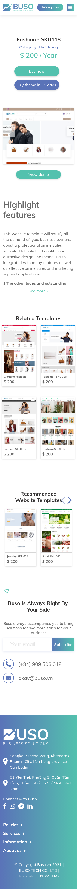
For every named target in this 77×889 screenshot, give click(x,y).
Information (15, 841)
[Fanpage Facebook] (5, 806)
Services (11, 833)
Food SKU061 (51, 556)
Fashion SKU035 (15, 449)
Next (69, 500)
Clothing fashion (15, 376)
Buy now (37, 71)
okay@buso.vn (35, 678)
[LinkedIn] (30, 806)
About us (12, 850)
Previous (63, 500)
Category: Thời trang (38, 47)
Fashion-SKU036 (53, 449)
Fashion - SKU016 (54, 376)
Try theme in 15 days (37, 84)
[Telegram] (21, 806)
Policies (10, 824)
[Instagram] (12, 806)
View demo (38, 174)
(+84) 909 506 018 (40, 664)
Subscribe (63, 644)
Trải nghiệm (50, 7)
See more (38, 291)
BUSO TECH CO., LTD (15, 7)
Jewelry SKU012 (17, 556)
